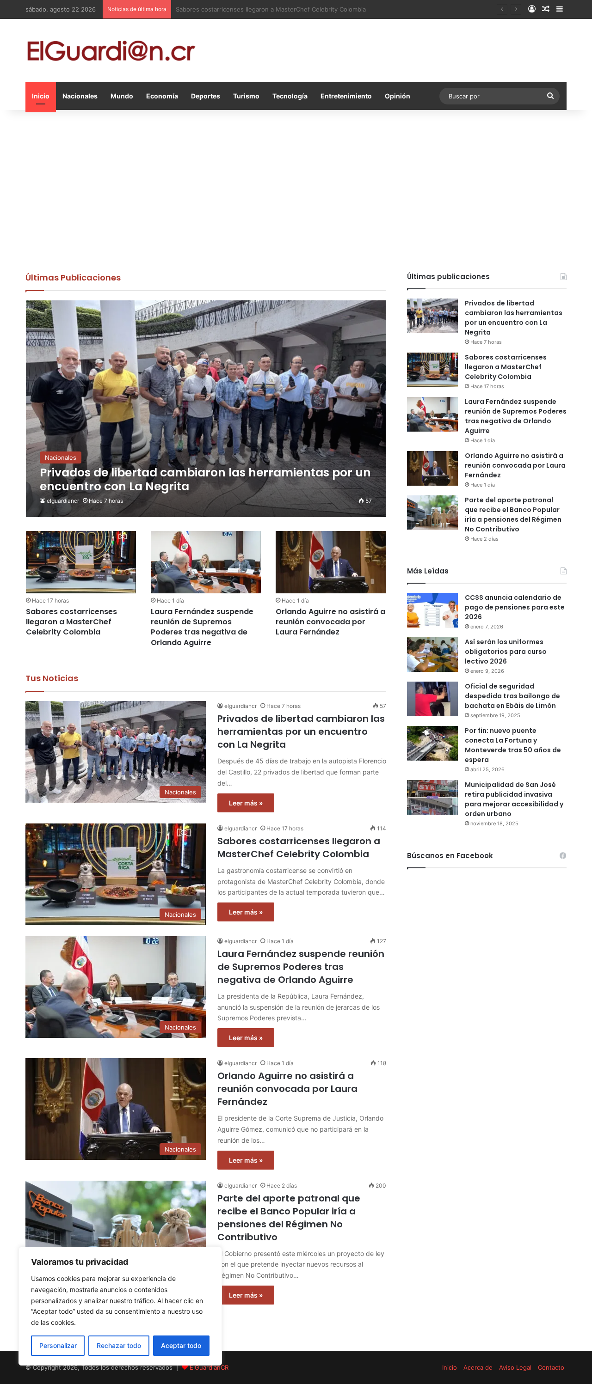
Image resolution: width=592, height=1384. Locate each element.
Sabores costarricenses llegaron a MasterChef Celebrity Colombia (71, 622)
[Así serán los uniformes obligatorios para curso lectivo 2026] (432, 654)
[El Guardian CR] (111, 50)
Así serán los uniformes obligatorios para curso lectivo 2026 (506, 651)
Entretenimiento (346, 96)
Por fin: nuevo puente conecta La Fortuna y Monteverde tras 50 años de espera (513, 745)
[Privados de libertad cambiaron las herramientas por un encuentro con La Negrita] (206, 408)
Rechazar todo (119, 1345)
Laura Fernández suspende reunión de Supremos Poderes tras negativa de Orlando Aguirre (202, 627)
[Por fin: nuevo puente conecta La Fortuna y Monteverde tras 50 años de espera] (432, 743)
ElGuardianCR (209, 1367)
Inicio (40, 96)
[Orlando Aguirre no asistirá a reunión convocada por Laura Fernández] (331, 562)
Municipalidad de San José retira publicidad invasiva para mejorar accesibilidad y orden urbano (514, 799)
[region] (120, 1306)
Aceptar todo (181, 1345)
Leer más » (246, 803)
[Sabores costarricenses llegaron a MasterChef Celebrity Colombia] (81, 562)
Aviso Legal (515, 1367)
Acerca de (478, 1367)
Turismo (246, 96)
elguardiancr (63, 500)
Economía (162, 96)
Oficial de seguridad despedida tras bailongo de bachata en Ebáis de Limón (512, 696)
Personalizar (58, 1345)
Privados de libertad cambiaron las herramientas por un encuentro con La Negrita (301, 731)
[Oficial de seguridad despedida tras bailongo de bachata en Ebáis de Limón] (432, 699)
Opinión (397, 96)
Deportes (205, 96)
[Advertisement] (296, 188)
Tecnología (290, 96)
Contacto (551, 1367)
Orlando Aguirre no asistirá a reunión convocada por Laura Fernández (330, 622)
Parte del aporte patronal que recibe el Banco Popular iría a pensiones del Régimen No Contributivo (288, 1218)
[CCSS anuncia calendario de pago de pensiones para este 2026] (432, 610)
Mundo (122, 96)
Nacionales (80, 96)
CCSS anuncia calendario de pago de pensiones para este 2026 (515, 607)
